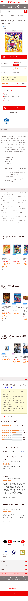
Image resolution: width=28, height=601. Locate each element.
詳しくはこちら (9, 387)
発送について (7, 94)
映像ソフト (23, 15)
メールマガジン (23, 545)
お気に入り (17, 579)
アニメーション (5, 28)
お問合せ (3, 569)
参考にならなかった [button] (12, 468)
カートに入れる (14, 56)
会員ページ (10, 579)
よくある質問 (4, 565)
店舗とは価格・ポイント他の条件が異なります (12, 573)
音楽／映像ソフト (13, 15)
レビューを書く (21, 83)
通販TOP (3, 15)
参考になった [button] (5, 468)
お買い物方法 (4, 561)
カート (24, 579)
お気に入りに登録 (14, 112)
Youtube (9, 544)
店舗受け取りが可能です (9, 101)
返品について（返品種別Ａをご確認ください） (13, 97)
